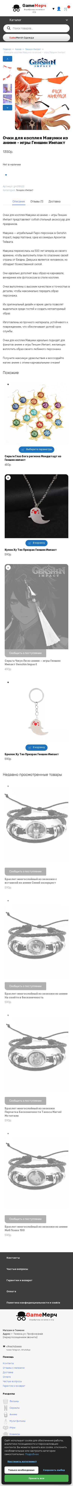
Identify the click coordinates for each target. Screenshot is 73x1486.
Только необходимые (21, 1470)
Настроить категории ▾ (21, 1461)
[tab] (19, 201)
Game (34, 5)
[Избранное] (53, 9)
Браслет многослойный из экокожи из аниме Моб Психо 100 (36, 1228)
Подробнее (32, 1454)
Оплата (11, 1291)
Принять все (36, 1478)
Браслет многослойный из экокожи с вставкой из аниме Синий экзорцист (31, 881)
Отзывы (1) (37, 201)
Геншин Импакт (33, 49)
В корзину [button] (39, 542)
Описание (19, 201)
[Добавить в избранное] (6, 174)
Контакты (13, 1257)
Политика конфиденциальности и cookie (33, 1302)
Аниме (18, 49)
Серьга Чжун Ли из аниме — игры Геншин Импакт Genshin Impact (32, 662)
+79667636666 (18, 1348)
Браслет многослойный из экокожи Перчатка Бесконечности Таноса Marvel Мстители (33, 1112)
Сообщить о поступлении (25, 653)
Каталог (15, 20)
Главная (7, 49)
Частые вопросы (17, 1269)
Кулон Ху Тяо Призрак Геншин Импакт (31, 549)
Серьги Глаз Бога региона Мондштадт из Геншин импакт (33, 458)
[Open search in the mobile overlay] (36, 28)
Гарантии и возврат (20, 1280)
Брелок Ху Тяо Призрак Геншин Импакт (32, 754)
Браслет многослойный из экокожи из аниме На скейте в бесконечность (36, 995)
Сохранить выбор (54, 1470)
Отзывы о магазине (14, 1367)
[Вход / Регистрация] (59, 8)
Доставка (54, 201)
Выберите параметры (39, 449)
